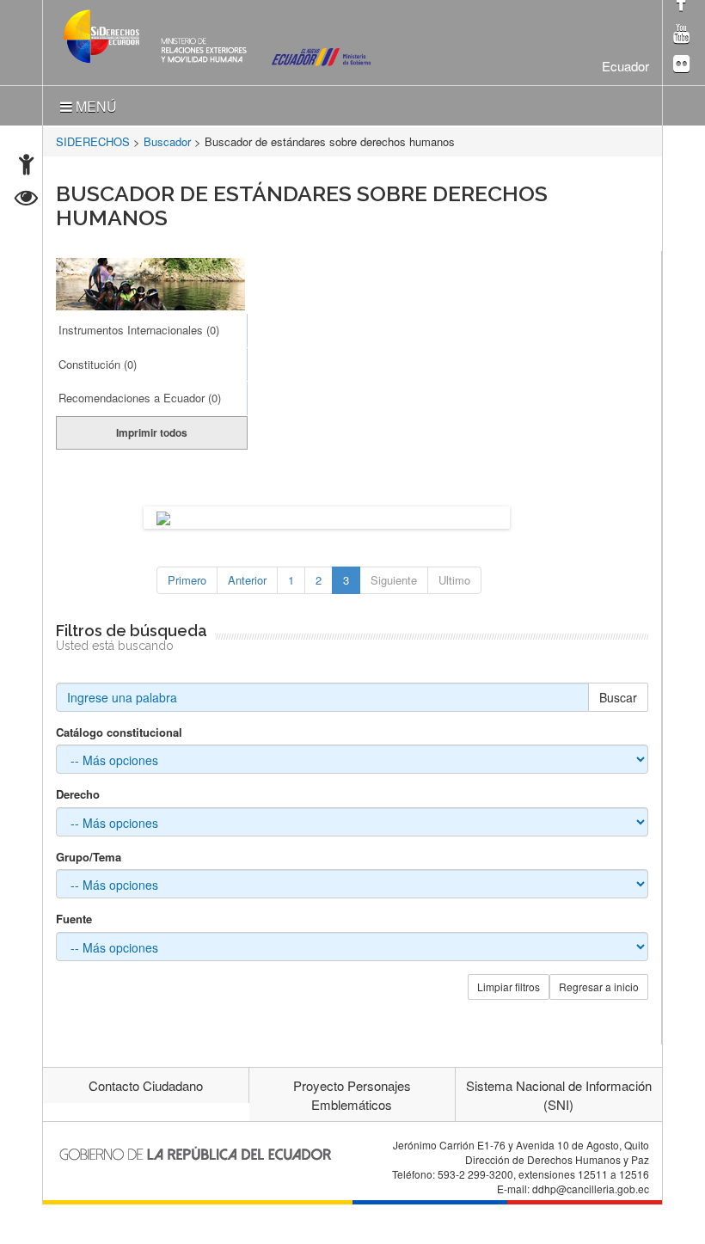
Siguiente (394, 580)
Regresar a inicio (599, 986)
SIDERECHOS (93, 141)
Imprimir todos (151, 432)
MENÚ (94, 106)
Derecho (78, 794)
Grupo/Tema (88, 857)
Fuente (74, 919)
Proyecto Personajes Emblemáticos (352, 1094)
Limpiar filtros (508, 986)
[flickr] (681, 65)
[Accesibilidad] (26, 166)
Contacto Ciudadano (146, 1085)
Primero (187, 580)
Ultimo (454, 580)
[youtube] (681, 35)
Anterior (247, 580)
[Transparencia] (26, 200)
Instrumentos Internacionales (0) (138, 330)
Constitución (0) (97, 364)
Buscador (167, 141)
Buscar (618, 697)
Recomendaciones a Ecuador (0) (139, 397)
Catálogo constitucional (119, 732)
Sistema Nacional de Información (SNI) (559, 1094)
